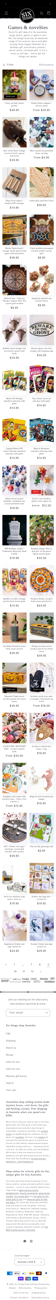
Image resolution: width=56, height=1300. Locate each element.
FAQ (8, 1033)
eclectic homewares (29, 1193)
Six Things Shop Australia (26, 1284)
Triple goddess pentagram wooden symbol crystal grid (41, 250)
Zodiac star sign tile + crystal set (41, 897)
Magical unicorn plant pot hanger (41, 797)
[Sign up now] (46, 1012)
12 (32, 971)
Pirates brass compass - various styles (41, 104)
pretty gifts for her (14, 1199)
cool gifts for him (41, 1196)
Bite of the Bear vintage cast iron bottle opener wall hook (14, 153)
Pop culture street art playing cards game (41, 399)
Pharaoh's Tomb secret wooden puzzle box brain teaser (14, 699)
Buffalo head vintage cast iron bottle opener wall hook (14, 351)
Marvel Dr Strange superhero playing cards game (14, 401)
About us (11, 1047)
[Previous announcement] (5, 3)
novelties (20, 1137)
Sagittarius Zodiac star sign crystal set (14, 945)
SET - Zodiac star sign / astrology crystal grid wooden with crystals (14, 849)
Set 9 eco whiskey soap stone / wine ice (14, 897)
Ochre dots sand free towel (41, 201)
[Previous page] (6, 964)
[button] (6, 13)
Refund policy (25, 1288)
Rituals (9, 1055)
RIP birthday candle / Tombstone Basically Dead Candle (14, 551)
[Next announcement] (50, 3)
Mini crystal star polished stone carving (41, 152)
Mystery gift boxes (16, 1076)
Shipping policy (39, 1293)
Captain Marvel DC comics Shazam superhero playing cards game (14, 451)
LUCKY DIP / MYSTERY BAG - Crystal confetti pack (14, 749)
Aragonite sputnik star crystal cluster (42, 299)
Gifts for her (13, 1062)
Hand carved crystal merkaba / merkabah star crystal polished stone (14, 501)
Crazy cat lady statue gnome (14, 104)
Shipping (11, 1040)
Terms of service (21, 1293)
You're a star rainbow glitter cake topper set (41, 499)
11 (24, 971)
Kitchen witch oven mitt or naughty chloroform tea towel (41, 699)
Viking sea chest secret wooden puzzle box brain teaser (41, 648)
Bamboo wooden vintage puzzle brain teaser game (14, 600)
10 (15, 971)
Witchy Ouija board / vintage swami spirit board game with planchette (14, 250)
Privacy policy (40, 1288)
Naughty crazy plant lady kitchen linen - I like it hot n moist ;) (14, 799)
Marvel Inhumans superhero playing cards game (41, 451)
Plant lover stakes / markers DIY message (14, 202)
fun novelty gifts (21, 1196)
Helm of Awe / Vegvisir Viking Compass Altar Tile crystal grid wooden (14, 301)
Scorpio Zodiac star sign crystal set (42, 945)
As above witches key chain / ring (41, 747)
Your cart (11, 1090)
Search (10, 1083)
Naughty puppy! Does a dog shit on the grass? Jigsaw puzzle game (41, 551)
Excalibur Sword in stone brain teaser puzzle (14, 647)
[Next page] (40, 971)
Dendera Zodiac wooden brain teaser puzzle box (41, 600)
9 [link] (48, 964)
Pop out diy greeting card (41, 846)
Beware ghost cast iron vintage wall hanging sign (41, 349)
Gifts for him (13, 1069)
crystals (41, 1137)
